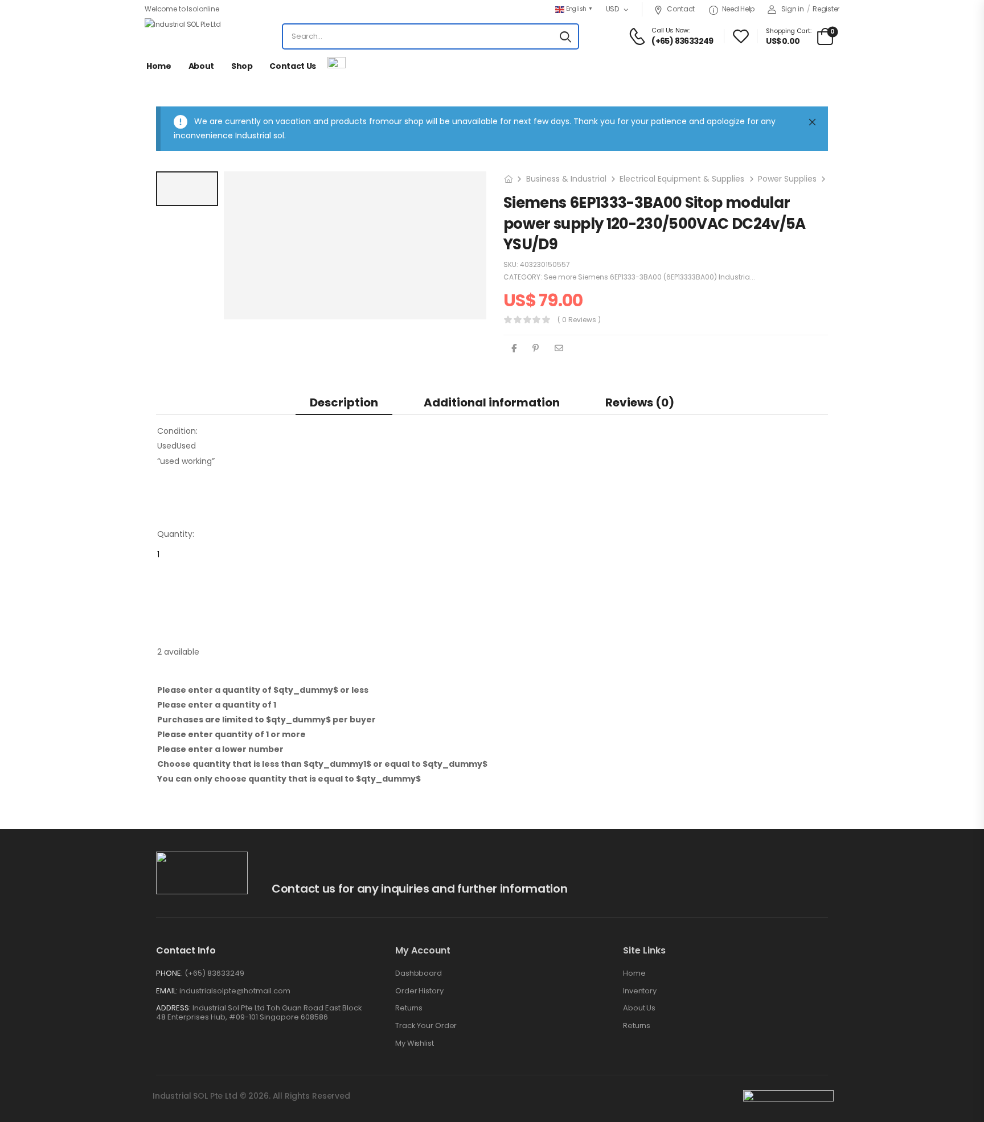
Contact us (292, 66)
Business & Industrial (566, 178)
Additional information (492, 402)
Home (158, 66)
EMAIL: (167, 990)
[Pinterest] (535, 348)
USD (612, 9)
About (201, 66)
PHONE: (169, 973)
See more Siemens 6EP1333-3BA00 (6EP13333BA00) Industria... (649, 277)
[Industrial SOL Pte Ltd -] (187, 36)
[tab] (344, 402)
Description (344, 402)
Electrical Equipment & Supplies (682, 178)
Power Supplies (787, 178)
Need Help (738, 9)
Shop (242, 66)
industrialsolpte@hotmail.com (234, 990)
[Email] (559, 348)
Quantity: (175, 534)
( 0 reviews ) (579, 319)
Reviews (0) (639, 402)
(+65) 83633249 (214, 973)
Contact (681, 9)
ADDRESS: (173, 1007)
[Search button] (565, 36)
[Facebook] (513, 348)
